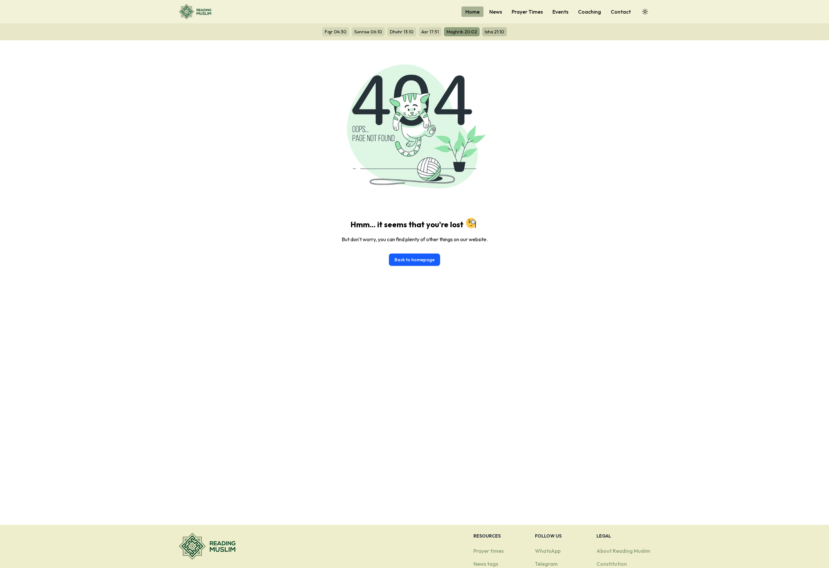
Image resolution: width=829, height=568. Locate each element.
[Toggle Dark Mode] (645, 11)
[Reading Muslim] (196, 11)
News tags (485, 564)
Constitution (611, 564)
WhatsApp (548, 551)
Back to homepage (414, 260)
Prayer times (488, 551)
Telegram (546, 564)
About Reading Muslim (623, 551)
